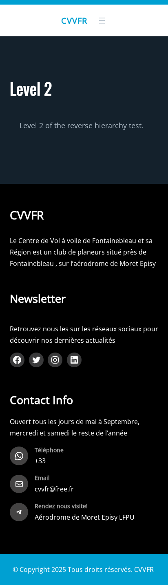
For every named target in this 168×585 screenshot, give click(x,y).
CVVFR (74, 20)
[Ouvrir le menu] (102, 20)
